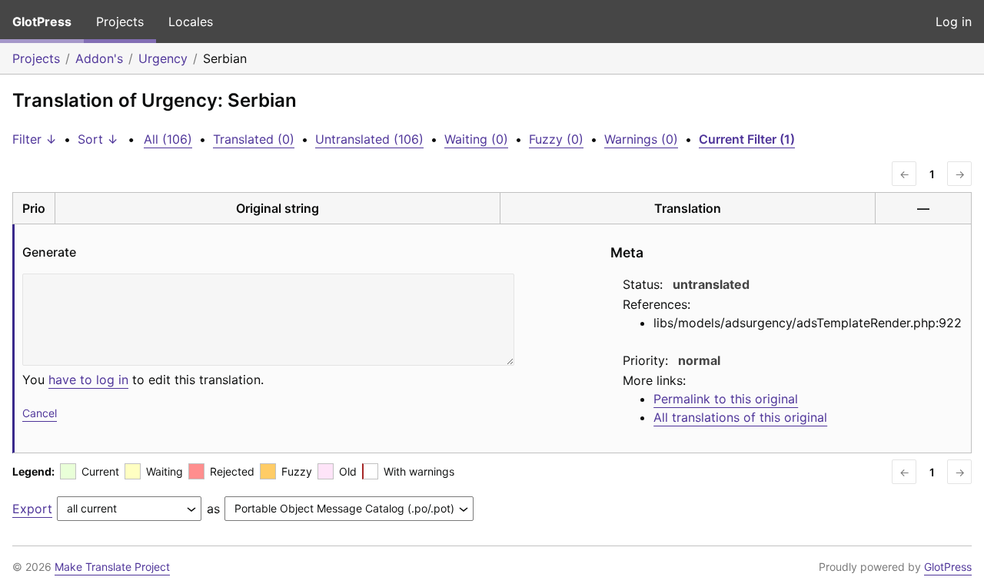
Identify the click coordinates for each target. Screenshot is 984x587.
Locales (190, 21)
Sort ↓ (98, 139)
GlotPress (41, 21)
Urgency (163, 58)
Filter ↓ (34, 139)
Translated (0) (253, 139)
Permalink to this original (725, 398)
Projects (120, 21)
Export (32, 508)
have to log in (88, 379)
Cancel (39, 413)
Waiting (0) (476, 139)
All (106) (168, 139)
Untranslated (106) (369, 139)
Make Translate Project (112, 566)
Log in (954, 21)
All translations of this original (740, 417)
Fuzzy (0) (556, 139)
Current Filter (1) (747, 139)
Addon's (99, 58)
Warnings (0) (641, 139)
